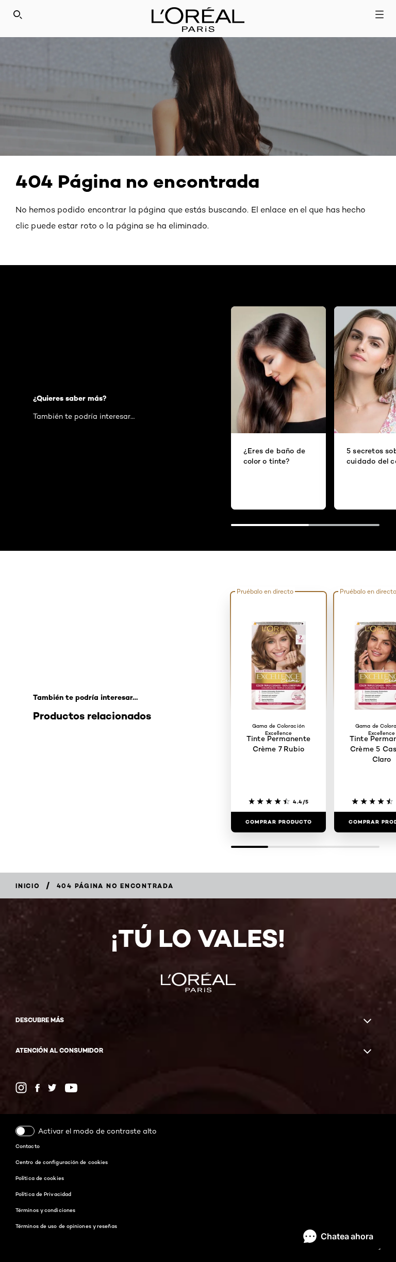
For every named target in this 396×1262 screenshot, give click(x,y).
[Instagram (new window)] (21, 1087)
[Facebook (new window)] (37, 1088)
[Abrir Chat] (338, 1236)
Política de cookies (39, 1178)
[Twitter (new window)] (52, 1088)
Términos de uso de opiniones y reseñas (66, 1226)
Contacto (27, 1146)
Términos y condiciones (45, 1210)
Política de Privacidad (43, 1194)
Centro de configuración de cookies (61, 1162)
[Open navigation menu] (379, 14)
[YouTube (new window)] (71, 1088)
